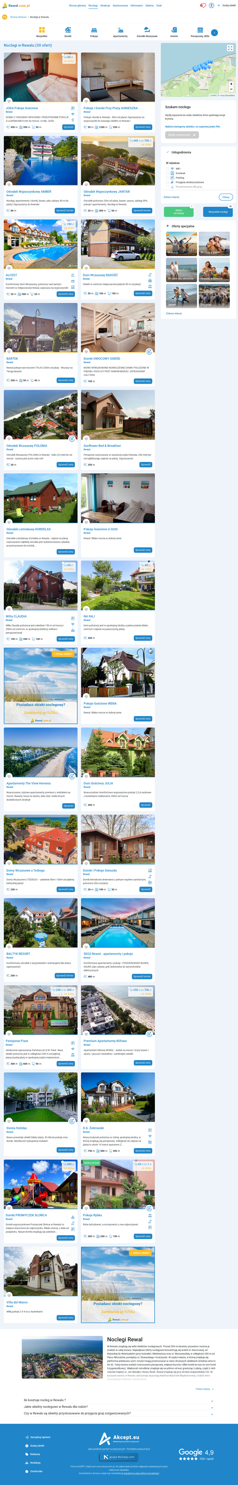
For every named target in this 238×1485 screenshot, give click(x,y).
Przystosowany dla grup (189, 186)
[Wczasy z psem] (214, 243)
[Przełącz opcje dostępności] (211, 5)
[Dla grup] (214, 295)
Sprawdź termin (64, 210)
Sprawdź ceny (143, 127)
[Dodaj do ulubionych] (9, 101)
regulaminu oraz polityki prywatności (141, 1473)
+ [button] (231, 84)
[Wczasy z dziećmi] (214, 269)
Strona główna (77, 5)
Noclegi (93, 5)
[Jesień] (181, 295)
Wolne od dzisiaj (183, 211)
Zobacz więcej (171, 197)
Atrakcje (105, 5)
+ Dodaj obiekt (63, 654)
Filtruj (226, 197)
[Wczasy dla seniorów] (181, 269)
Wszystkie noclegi (220, 210)
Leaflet (213, 95)
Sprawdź (68, 127)
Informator (136, 5)
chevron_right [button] (214, 32)
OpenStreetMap (227, 95)
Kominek (180, 173)
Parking (180, 177)
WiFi (178, 168)
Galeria (149, 5)
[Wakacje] (181, 243)
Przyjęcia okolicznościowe (190, 182)
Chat (159, 5)
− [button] (231, 89)
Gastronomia (120, 5)
